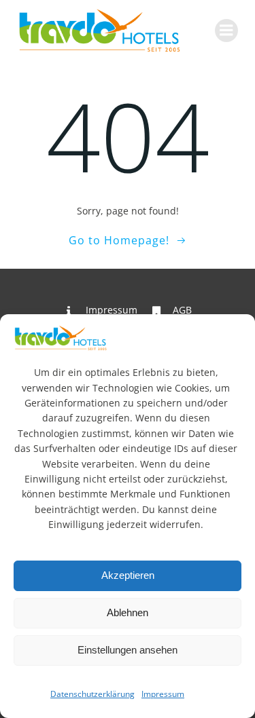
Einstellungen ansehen (127, 650)
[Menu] (226, 30)
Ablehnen (127, 612)
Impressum (162, 694)
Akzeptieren (127, 575)
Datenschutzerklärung (92, 694)
